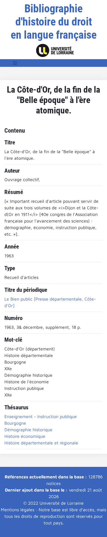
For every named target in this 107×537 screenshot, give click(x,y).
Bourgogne (15, 423)
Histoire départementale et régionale (41, 442)
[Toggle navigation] (15, 63)
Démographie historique (28, 429)
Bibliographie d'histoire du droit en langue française (54, 21)
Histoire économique (24, 436)
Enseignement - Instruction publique (40, 416)
